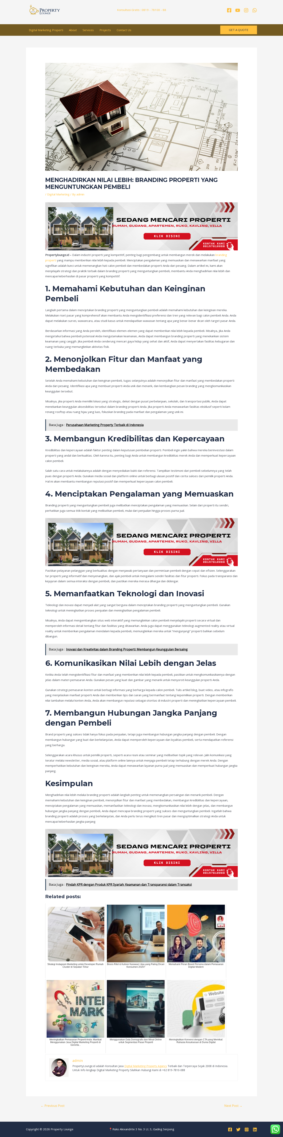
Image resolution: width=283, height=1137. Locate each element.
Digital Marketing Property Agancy (145, 1066)
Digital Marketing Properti (46, 30)
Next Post (233, 1106)
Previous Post (52, 1106)
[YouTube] (237, 10)
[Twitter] (238, 1129)
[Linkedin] (255, 1129)
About (73, 30)
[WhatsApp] (254, 10)
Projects (105, 30)
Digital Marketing (58, 194)
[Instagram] (246, 10)
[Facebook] (229, 10)
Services (88, 30)
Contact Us (124, 30)
